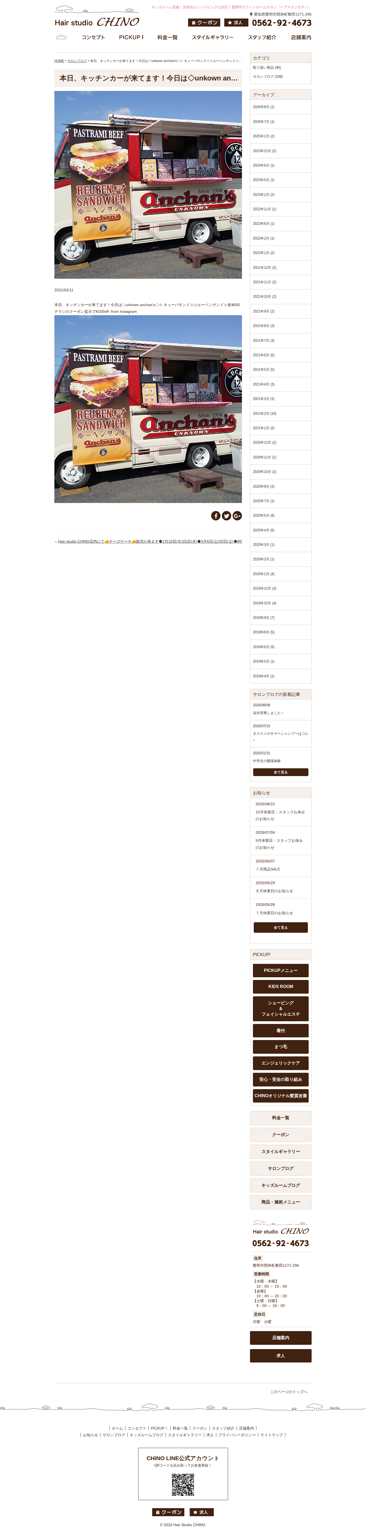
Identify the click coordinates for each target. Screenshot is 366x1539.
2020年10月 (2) (264, 472)
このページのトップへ (289, 1392)
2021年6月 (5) (263, 355)
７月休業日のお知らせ (274, 913)
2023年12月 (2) (264, 151)
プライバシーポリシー (237, 1435)
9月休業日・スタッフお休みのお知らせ (279, 843)
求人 (281, 1355)
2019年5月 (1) (263, 661)
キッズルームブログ (281, 1185)
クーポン (280, 1134)
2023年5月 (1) (263, 180)
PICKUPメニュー (281, 970)
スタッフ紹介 (223, 1428)
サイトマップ (271, 1435)
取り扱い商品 (263, 67)
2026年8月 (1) (263, 107)
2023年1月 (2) (263, 195)
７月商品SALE (268, 869)
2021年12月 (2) (264, 268)
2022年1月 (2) (263, 253)
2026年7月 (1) (263, 122)
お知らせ (90, 1435)
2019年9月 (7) (263, 618)
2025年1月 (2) (263, 136)
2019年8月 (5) (263, 632)
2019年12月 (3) (264, 588)
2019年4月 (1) (263, 676)
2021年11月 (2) (264, 282)
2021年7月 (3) (263, 341)
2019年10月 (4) (264, 603)
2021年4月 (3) (263, 384)
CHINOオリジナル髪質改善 (281, 1095)
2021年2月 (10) (264, 414)
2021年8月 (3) (263, 326)
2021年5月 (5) (263, 370)
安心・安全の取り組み (280, 1079)
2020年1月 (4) (263, 574)
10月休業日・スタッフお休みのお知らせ (280, 815)
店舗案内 (280, 1337)
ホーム (117, 1428)
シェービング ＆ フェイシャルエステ (281, 1008)
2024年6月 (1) (263, 165)
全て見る (281, 772)
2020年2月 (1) (263, 559)
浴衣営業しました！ (268, 713)
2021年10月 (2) (264, 297)
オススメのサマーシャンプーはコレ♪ (281, 737)
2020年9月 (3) (263, 486)
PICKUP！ (159, 1428)
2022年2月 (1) (263, 238)
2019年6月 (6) (263, 647)
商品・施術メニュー (281, 1202)
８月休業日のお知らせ (274, 891)
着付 (281, 1030)
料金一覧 (280, 1117)
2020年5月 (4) (263, 515)
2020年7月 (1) (263, 501)
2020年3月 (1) (263, 545)
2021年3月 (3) (263, 399)
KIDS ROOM (280, 986)
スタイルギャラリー (281, 1151)
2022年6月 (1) (263, 224)
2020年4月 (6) (263, 530)
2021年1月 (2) (263, 428)
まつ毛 (280, 1046)
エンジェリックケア (281, 1063)
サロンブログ (263, 77)
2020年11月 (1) (264, 457)
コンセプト (137, 1428)
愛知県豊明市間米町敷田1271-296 (283, 14)
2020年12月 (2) (264, 442)
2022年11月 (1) (264, 209)
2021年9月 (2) (263, 311)
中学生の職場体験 (267, 761)
